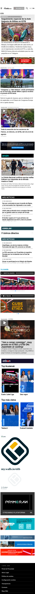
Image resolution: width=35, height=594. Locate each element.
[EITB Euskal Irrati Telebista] (7, 8)
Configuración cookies (9, 580)
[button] (32, 166)
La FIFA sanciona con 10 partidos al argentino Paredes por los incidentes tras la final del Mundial (17, 254)
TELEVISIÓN (4, 270)
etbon (8, 296)
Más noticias (8, 197)
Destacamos (9, 273)
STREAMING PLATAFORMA (14, 513)
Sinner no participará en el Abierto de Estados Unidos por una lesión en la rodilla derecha (17, 262)
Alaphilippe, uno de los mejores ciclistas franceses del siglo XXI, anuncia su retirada (16, 246)
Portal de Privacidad (8, 569)
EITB (2, 14)
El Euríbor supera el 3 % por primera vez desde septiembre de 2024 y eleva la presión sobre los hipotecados (17, 219)
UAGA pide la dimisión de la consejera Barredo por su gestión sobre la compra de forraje (17, 211)
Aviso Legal (5, 572)
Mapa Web (5, 591)
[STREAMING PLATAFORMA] (16, 502)
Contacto (4, 587)
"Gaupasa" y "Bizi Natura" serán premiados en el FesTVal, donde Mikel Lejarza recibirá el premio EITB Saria (17, 91)
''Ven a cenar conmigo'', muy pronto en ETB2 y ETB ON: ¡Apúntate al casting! (16, 344)
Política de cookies (7, 576)
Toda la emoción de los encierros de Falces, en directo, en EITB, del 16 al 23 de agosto (17, 132)
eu (30, 8)
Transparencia (6, 583)
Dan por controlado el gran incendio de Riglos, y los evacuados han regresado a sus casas (17, 204)
